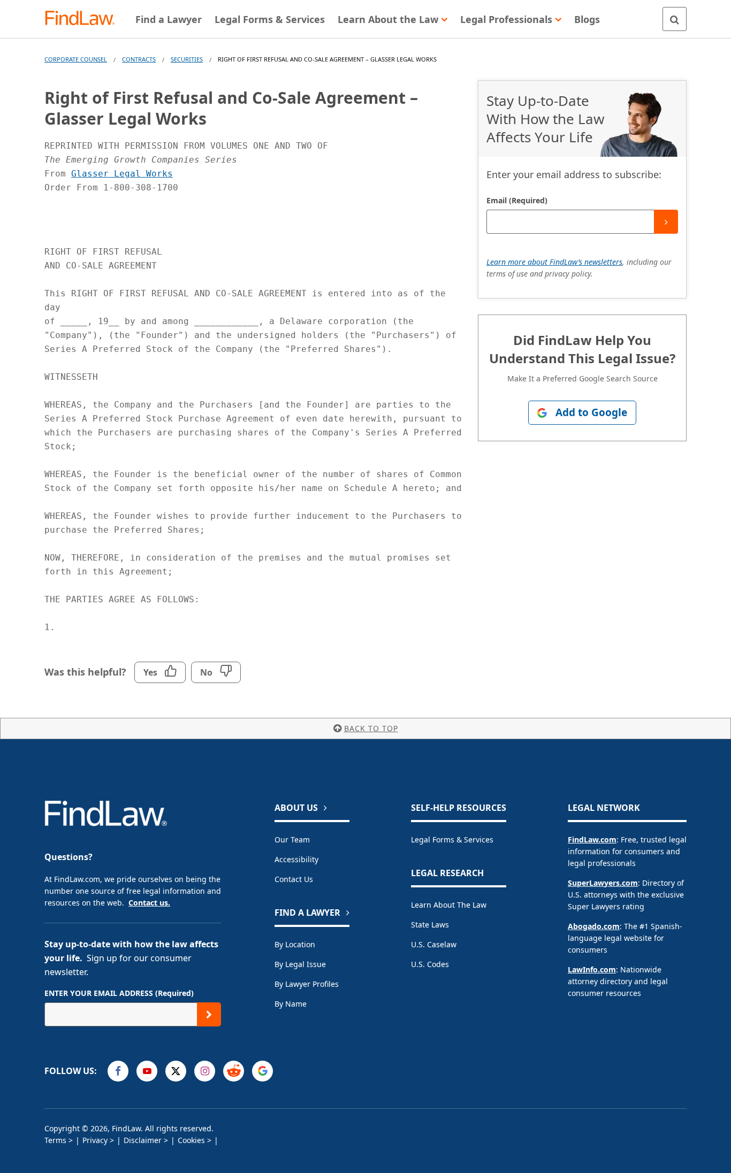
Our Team (292, 839)
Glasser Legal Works (122, 173)
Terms (55, 1140)
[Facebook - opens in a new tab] (118, 1071)
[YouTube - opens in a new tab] (146, 1071)
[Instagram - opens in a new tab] (204, 1071)
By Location (295, 944)
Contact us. (149, 903)
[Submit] (666, 222)
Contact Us (294, 879)
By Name (291, 1004)
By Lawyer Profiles (307, 984)
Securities (187, 59)
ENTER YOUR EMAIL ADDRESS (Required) (119, 993)
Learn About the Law (448, 905)
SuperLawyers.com (603, 883)
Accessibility (296, 859)
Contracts (139, 59)
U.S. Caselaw (433, 944)
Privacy (95, 1140)
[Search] (675, 19)
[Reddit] (233, 1071)
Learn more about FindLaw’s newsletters (554, 262)
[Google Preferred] (262, 1071)
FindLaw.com (592, 839)
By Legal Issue (300, 964)
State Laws (430, 924)
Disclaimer (143, 1140)
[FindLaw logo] (84, 19)
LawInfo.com (592, 969)
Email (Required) (516, 200)
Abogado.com (594, 926)
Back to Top (371, 728)
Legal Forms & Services (452, 839)
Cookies (191, 1140)
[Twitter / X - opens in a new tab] (175, 1071)
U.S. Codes (430, 964)
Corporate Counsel (75, 59)
